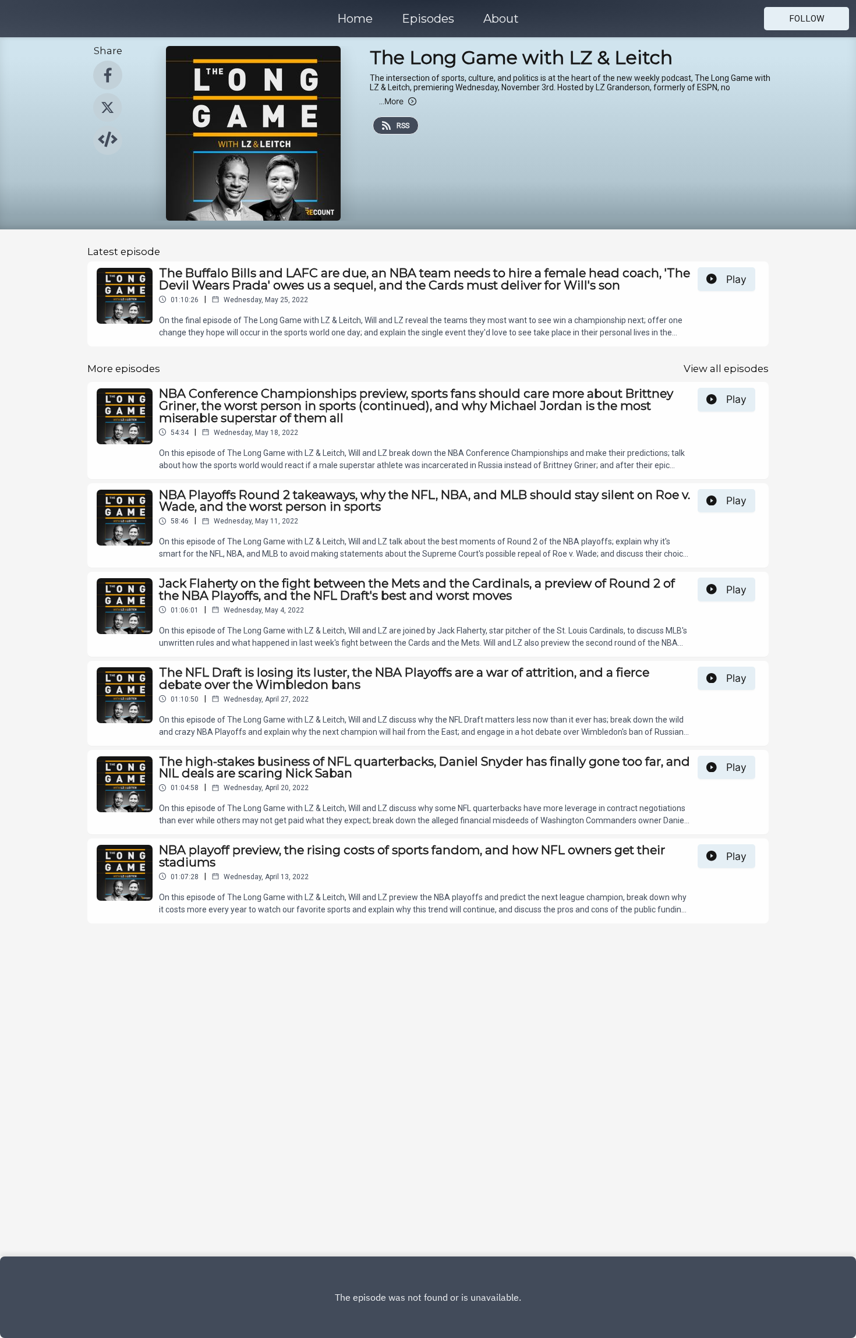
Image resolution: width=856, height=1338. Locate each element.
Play (736, 279)
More (391, 101)
